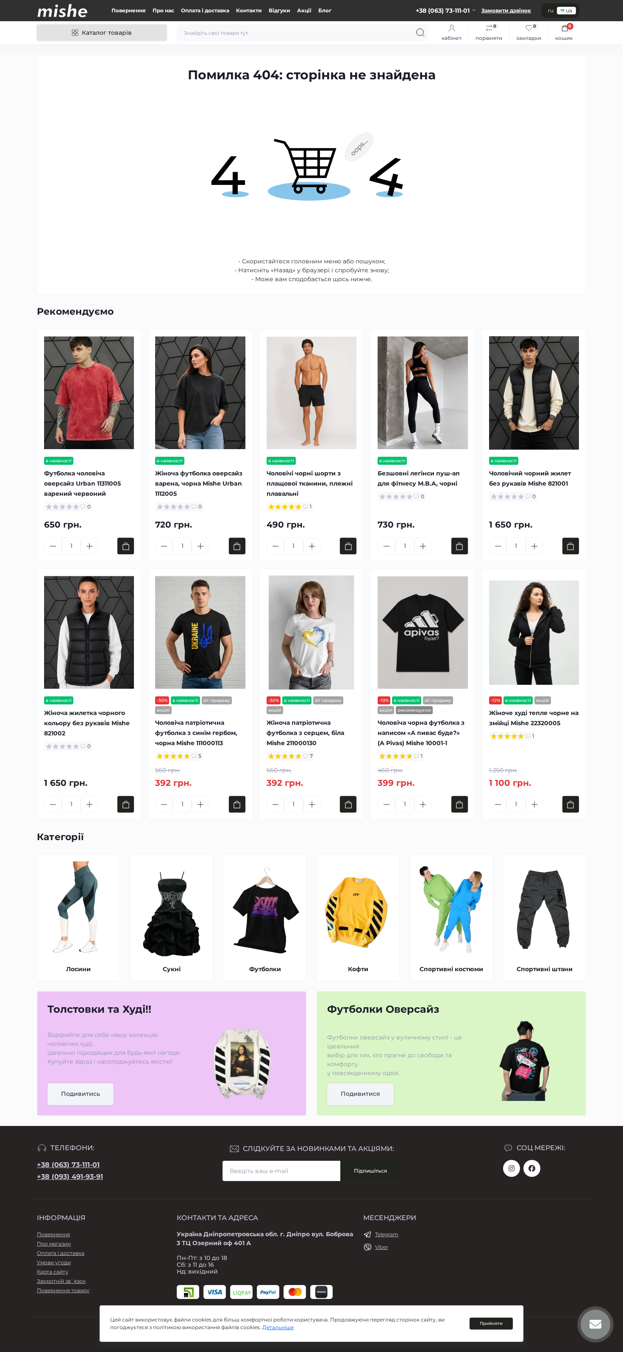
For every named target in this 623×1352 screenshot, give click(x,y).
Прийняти (491, 1323)
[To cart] (125, 546)
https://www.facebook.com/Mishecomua (531, 1168)
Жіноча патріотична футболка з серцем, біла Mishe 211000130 (305, 733)
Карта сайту (52, 1271)
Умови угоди (54, 1262)
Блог (324, 10)
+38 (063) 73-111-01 (68, 1165)
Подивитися (360, 1094)
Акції (304, 10)
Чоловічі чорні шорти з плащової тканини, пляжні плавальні (310, 483)
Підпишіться (370, 1171)
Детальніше (278, 1327)
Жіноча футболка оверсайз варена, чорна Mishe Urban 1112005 (198, 483)
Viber (381, 1247)
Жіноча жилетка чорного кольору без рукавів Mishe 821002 (87, 723)
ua (569, 10)
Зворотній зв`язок (61, 1281)
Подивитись (80, 1094)
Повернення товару (63, 1290)
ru (550, 10)
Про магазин (54, 1243)
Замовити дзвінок (506, 10)
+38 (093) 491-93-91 (70, 1177)
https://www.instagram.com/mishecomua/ (511, 1168)
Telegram (386, 1234)
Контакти (249, 10)
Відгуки (279, 10)
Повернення (128, 10)
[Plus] (89, 546)
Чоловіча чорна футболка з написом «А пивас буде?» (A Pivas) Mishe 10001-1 (421, 733)
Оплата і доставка (205, 10)
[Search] (420, 33)
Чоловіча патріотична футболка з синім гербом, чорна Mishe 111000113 (196, 733)
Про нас (163, 10)
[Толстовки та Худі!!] (242, 1062)
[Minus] (52, 546)
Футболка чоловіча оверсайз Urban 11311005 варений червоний (82, 483)
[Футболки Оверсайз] (524, 1062)
